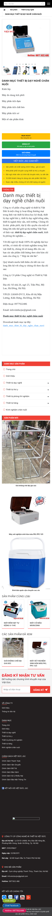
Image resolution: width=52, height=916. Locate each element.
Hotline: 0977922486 (14, 910)
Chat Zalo (9, 900)
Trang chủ (4, 10)
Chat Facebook (11, 905)
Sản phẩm (13, 10)
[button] (16, 64)
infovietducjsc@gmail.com (17, 876)
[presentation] (6, 41)
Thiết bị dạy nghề (27, 10)
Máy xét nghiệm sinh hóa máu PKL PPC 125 (38, 663)
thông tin (8, 190)
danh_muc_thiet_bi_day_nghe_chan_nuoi (23, 325)
